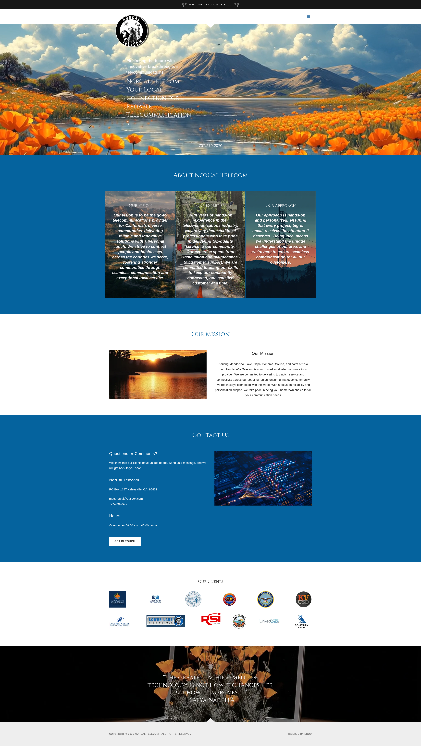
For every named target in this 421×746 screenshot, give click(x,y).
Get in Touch (124, 541)
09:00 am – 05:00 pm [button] (140, 525)
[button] (308, 16)
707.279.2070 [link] (210, 145)
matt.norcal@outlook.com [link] (126, 498)
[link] (131, 15)
